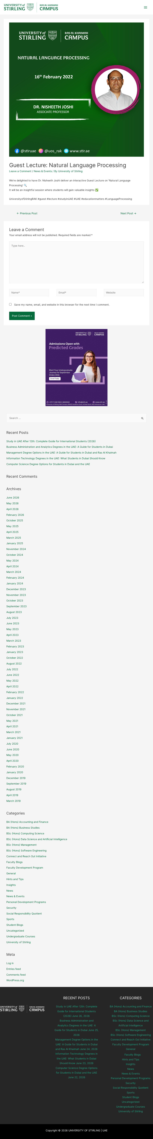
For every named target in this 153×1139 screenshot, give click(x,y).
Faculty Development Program (24, 867)
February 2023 (15, 646)
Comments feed (16, 974)
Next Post (128, 213)
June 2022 (12, 674)
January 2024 (14, 583)
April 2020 (12, 760)
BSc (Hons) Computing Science (25, 833)
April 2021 (12, 726)
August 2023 (14, 612)
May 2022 (12, 680)
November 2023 (16, 594)
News (9, 890)
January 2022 (14, 697)
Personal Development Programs (26, 902)
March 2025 (13, 537)
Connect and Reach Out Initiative (26, 856)
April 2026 (12, 509)
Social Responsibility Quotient (24, 913)
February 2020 (15, 766)
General (11, 873)
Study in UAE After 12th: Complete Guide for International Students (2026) (51, 441)
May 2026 (12, 503)
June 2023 (12, 623)
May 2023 (12, 629)
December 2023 (16, 589)
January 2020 (14, 772)
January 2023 (14, 652)
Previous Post (27, 213)
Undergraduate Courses (20, 936)
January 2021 (14, 737)
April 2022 (12, 686)
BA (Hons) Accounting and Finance (27, 821)
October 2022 (14, 657)
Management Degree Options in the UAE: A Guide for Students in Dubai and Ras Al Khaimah (61, 452)
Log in (10, 963)
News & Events (43, 171)
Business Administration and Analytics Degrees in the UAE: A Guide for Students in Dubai (59, 446)
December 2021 (15, 703)
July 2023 (12, 617)
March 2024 (13, 571)
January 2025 (14, 543)
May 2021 (12, 720)
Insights (11, 884)
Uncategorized (15, 930)
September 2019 (16, 783)
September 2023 (16, 606)
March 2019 (13, 800)
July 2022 (12, 669)
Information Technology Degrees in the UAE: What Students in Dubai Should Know (55, 458)
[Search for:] (76, 418)
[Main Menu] (145, 7)
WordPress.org (15, 980)
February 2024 (15, 577)
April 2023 (12, 634)
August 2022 (14, 663)
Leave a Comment (20, 171)
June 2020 (12, 749)
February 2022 (15, 692)
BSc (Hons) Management (21, 844)
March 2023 (13, 640)
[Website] (124, 293)
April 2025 (12, 531)
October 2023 (14, 600)
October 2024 (14, 554)
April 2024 (12, 566)
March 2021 (13, 732)
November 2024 (16, 549)
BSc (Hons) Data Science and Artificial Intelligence (36, 839)
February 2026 (15, 514)
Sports (10, 919)
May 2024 (12, 560)
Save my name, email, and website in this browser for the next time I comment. (62, 304)
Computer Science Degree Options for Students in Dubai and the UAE (48, 464)
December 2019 (16, 778)
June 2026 (12, 497)
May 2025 (12, 526)
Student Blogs (14, 924)
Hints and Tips (15, 879)
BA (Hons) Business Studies (23, 827)
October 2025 (14, 520)
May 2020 (12, 755)
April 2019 (12, 795)
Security (11, 907)
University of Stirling (18, 942)
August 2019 (13, 789)
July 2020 (12, 743)
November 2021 (15, 709)
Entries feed (13, 968)
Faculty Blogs (14, 862)
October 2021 (14, 715)
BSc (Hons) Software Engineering (26, 850)
